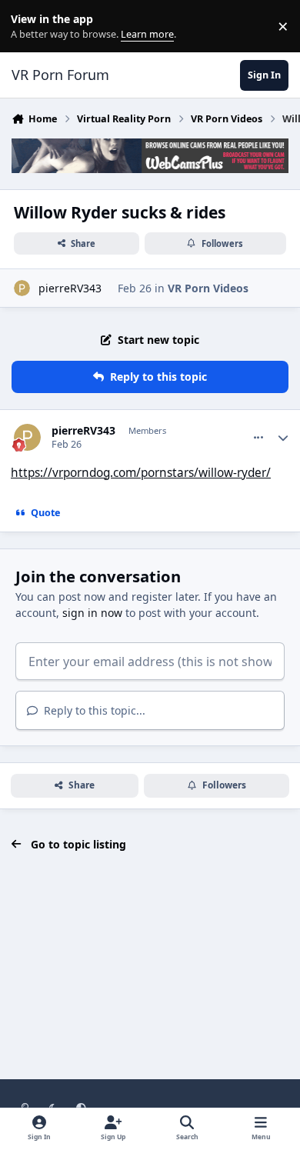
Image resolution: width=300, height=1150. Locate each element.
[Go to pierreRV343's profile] (22, 288)
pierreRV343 (70, 288)
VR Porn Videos (208, 288)
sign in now (92, 612)
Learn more (29, 26)
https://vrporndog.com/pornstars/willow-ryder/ (141, 473)
